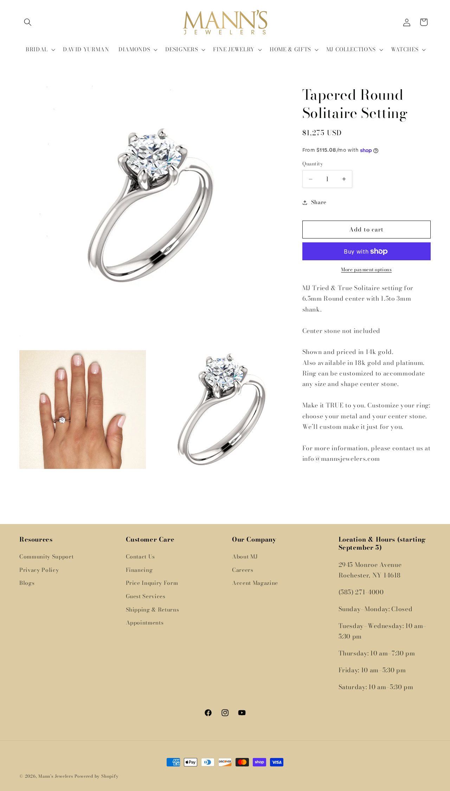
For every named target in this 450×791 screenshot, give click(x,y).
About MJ (245, 557)
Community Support (46, 557)
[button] (27, 22)
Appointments (145, 623)
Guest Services (146, 596)
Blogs (26, 583)
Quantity (312, 164)
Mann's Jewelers (55, 776)
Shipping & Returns (152, 610)
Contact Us (140, 557)
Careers (242, 570)
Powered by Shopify (97, 776)
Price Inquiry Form (152, 583)
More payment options (366, 270)
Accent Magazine (255, 583)
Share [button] (319, 202)
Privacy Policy (39, 570)
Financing (139, 570)
